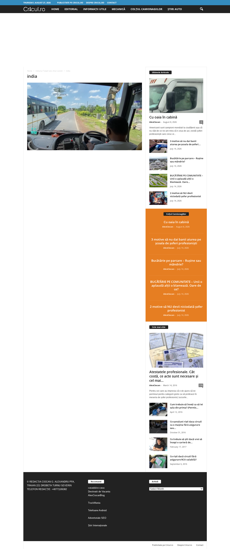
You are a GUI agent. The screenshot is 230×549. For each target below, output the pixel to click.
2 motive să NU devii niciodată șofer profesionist (185, 194)
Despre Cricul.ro (95, 2)
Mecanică (118, 9)
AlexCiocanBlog (96, 495)
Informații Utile (94, 9)
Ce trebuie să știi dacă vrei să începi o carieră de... (186, 441)
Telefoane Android (97, 510)
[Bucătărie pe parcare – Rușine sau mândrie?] (158, 163)
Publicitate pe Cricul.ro (70, 2)
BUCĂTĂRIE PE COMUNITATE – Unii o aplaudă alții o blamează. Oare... (186, 179)
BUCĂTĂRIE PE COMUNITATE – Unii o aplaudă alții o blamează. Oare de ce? (176, 285)
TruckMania (94, 503)
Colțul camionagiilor (146, 9)
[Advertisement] (115, 40)
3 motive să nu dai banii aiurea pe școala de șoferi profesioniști (176, 241)
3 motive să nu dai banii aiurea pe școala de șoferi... (185, 142)
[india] (84, 116)
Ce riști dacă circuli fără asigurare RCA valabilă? (183, 458)
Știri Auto (175, 9)
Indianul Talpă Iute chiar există (49, 71)
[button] (201, 9)
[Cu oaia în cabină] (176, 95)
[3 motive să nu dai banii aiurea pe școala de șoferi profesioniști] (158, 146)
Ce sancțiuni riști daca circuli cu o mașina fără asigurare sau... (186, 425)
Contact (111, 2)
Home (55, 9)
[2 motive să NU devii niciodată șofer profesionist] (158, 198)
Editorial (71, 9)
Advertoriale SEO (97, 518)
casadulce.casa (96, 487)
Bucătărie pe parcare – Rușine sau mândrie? (176, 262)
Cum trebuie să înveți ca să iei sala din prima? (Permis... (186, 406)
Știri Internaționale (98, 525)
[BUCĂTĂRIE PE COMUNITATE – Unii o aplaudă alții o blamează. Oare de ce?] (158, 180)
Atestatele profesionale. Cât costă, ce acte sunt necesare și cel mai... (173, 376)
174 (201, 385)
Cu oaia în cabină (163, 117)
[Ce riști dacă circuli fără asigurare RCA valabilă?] (158, 461)
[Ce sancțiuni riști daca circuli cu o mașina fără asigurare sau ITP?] (158, 426)
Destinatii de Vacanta (99, 491)
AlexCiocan (154, 122)
